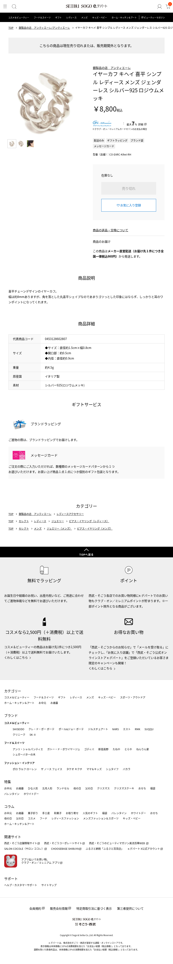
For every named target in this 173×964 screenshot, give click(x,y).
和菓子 (58, 813)
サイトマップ (49, 885)
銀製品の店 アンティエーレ (112, 68)
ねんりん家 (142, 749)
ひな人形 (33, 788)
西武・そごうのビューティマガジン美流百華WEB (117, 843)
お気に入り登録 (130, 205)
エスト (127, 729)
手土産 (46, 813)
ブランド (11, 715)
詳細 (140, 124)
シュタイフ (112, 769)
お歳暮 (54, 703)
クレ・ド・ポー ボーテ (41, 729)
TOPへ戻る (86, 554)
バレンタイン (11, 794)
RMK (137, 729)
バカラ (126, 769)
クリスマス (103, 788)
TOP (11, 27)
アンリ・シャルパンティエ (28, 749)
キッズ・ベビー (99, 17)
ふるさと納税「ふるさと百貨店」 (105, 848)
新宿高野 (103, 749)
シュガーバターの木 (24, 754)
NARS (115, 729)
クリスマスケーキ (124, 788)
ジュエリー (57, 521)
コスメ (31, 818)
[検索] (14, 7)
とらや (128, 749)
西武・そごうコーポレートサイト (63, 843)
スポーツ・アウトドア (132, 697)
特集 (7, 781)
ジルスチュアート (98, 729)
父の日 (89, 788)
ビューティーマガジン (154, 17)
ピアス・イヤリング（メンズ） (94, 528)
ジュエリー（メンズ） (59, 528)
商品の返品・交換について (110, 230)
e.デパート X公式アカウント (144, 848)
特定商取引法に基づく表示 (94, 908)
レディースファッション (65, 818)
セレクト (24, 521)
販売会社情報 (59, 908)
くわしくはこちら (16, 657)
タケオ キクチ (74, 769)
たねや (116, 749)
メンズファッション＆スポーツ (101, 818)
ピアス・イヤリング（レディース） (89, 521)
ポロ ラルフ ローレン (25, 769)
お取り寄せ (72, 813)
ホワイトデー (31, 794)
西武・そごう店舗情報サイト (20, 843)
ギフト (58, 17)
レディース (71, 17)
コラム (9, 806)
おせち (142, 788)
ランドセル (63, 788)
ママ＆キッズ (94, 769)
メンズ (84, 17)
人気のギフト (90, 813)
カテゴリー (12, 690)
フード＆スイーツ (42, 17)
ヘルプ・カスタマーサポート (20, 885)
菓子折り (33, 813)
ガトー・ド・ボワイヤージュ (63, 749)
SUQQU (149, 729)
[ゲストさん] (159, 7)
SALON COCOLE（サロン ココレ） (24, 848)
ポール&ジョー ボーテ (71, 729)
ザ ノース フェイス (51, 769)
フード (43, 818)
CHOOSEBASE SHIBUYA (65, 848)
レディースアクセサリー (70, 513)
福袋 (152, 788)
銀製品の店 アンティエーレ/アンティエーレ (44, 27)
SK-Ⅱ (33, 734)
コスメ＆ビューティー (18, 17)
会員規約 (35, 908)
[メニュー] (5, 7)
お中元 (42, 703)
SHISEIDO (18, 729)
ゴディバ (89, 749)
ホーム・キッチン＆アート (124, 17)
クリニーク (19, 734)
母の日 (77, 788)
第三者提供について (130, 908)
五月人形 (47, 788)
